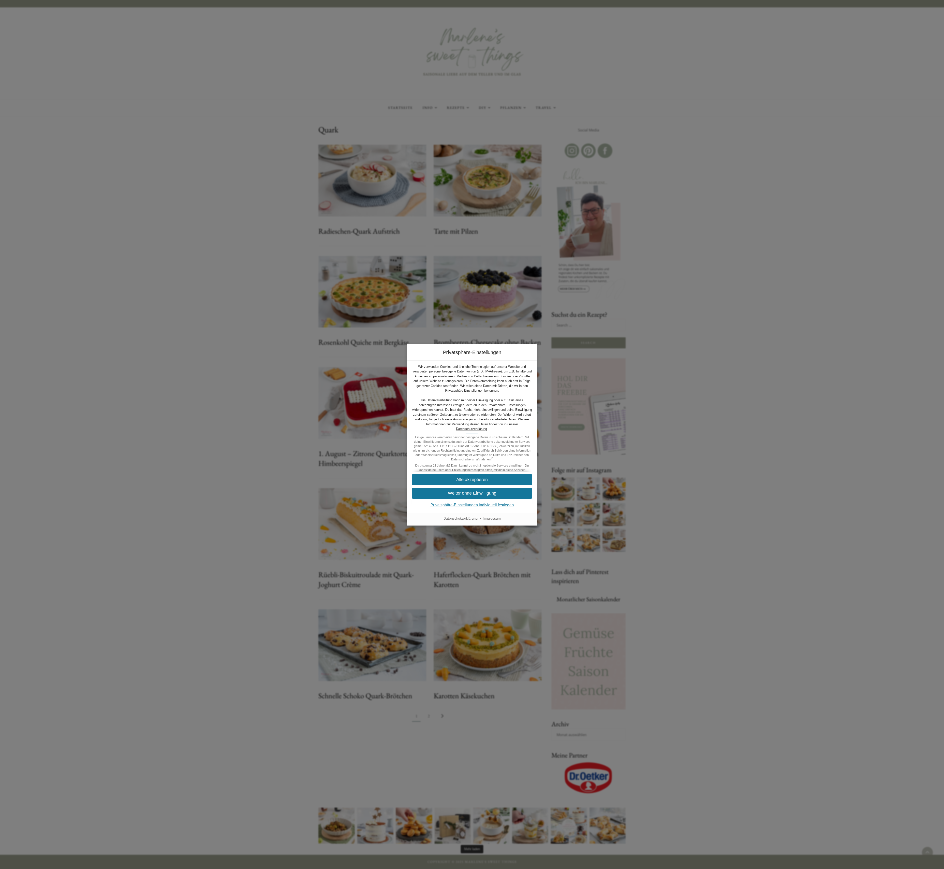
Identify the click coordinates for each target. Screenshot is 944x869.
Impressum (492, 518)
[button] (472, 479)
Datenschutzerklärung (471, 429)
